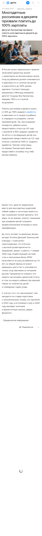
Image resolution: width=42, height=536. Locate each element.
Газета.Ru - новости (24, 9)
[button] (21, 53)
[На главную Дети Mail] (12, 3)
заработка (31, 112)
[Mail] (8, 3)
